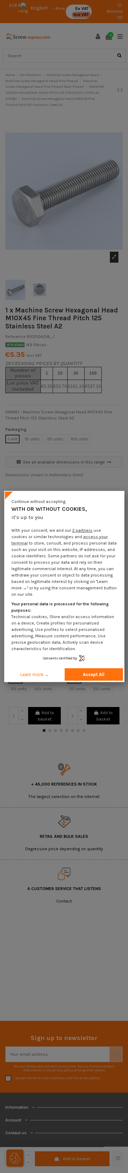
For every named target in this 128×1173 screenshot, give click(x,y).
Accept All (94, 674)
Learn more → (34, 674)
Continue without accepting (38, 501)
